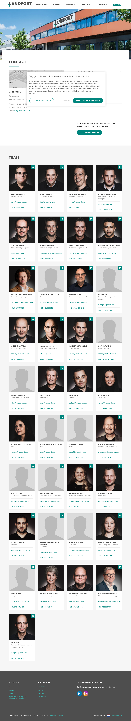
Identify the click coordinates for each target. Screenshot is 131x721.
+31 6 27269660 (17, 507)
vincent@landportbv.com (20, 354)
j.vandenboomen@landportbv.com (23, 302)
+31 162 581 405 (46, 558)
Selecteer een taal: (99, 716)
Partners (41, 693)
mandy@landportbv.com (107, 550)
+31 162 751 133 (105, 556)
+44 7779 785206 (105, 310)
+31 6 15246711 (75, 507)
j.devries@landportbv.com (49, 354)
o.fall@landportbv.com (106, 305)
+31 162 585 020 (17, 556)
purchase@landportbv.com (108, 501)
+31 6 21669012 (46, 308)
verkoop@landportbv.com (20, 452)
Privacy (53, 716)
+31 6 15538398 (46, 359)
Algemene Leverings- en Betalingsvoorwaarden (17, 697)
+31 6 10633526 (104, 458)
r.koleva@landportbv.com (20, 601)
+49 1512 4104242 (76, 308)
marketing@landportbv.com (21, 501)
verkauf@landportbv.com (78, 403)
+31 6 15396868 (17, 359)
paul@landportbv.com (19, 653)
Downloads (42, 697)
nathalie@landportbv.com (49, 601)
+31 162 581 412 (17, 658)
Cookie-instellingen (42, 101)
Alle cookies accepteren (88, 101)
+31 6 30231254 (46, 259)
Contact (11, 693)
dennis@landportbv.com (107, 204)
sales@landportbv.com (19, 403)
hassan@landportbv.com (107, 253)
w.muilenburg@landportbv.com (109, 601)
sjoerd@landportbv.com (77, 601)
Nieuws (11, 690)
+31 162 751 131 (76, 607)
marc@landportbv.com (19, 202)
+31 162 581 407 (46, 207)
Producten (41, 687)
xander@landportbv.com (78, 354)
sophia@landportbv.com (107, 354)
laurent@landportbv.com (49, 302)
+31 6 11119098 (104, 607)
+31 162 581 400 (76, 359)
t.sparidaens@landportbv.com (51, 253)
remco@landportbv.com (78, 253)
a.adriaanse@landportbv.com (108, 452)
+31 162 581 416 (105, 507)
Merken (40, 690)
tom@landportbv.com (19, 253)
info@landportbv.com (22, 111)
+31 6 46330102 (75, 259)
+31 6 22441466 (17, 207)
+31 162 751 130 (46, 607)
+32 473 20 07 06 (18, 259)
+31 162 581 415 (17, 607)
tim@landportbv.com (47, 202)
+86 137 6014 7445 (106, 359)
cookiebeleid (88, 88)
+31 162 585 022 (76, 207)
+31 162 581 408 (76, 556)
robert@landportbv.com (77, 202)
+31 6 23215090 (104, 259)
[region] (66, 89)
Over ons (12, 687)
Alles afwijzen (64, 101)
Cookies (60, 716)
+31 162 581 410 (105, 210)
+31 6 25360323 (17, 308)
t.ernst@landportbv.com (78, 302)
